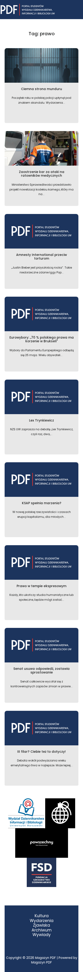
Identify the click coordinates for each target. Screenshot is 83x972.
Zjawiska (41, 925)
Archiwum (42, 930)
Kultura (42, 915)
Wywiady (42, 934)
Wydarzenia (41, 920)
